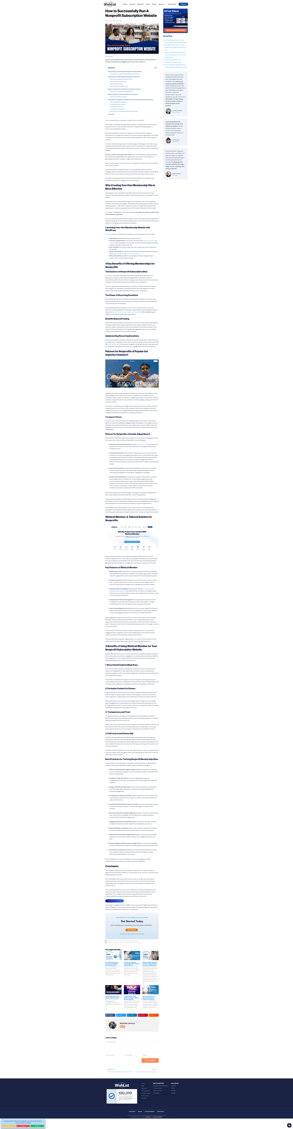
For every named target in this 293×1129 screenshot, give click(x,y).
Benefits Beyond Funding (116, 84)
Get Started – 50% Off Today (114, 900)
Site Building (121, 940)
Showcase (132, 4)
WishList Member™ (158, 1117)
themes (111, 243)
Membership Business (112, 940)
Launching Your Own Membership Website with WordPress (125, 74)
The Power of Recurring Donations (118, 81)
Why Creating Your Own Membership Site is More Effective (125, 71)
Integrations (140, 4)
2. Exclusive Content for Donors (118, 104)
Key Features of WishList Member (118, 96)
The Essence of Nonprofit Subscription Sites (121, 79)
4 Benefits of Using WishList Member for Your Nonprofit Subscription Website (130, 99)
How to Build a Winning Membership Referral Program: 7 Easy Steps (148, 998)
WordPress (108, 234)
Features (125, 4)
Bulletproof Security (118, 253)
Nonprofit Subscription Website (127, 942)
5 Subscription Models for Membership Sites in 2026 (112, 997)
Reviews (154, 4)
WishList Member (113, 344)
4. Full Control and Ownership (117, 109)
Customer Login (172, 4)
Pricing (148, 4)
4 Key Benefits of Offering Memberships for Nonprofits (124, 77)
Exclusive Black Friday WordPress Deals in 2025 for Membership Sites (131, 998)
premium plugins (148, 240)
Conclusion (111, 114)
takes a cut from (142, 444)
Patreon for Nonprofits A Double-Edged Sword (121, 91)
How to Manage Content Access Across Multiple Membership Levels (111, 964)
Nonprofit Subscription (113, 942)
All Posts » (122, 1026)
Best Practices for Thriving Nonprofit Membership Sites (124, 111)
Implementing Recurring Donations (119, 86)
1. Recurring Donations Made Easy (118, 102)
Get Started (183, 4)
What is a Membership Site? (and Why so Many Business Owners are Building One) (149, 964)
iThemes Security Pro (132, 253)
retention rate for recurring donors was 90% (126, 312)
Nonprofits (139, 942)
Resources (161, 4)
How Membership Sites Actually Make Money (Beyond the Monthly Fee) (132, 964)
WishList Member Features (132, 940)
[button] (110, 1015)
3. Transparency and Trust (116, 106)
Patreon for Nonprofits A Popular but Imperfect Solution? (124, 89)
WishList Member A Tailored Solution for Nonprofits (123, 94)
